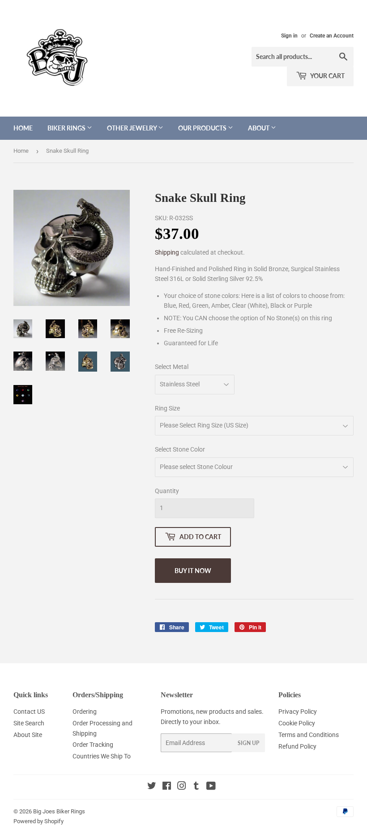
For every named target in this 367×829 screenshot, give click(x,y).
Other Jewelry (132, 128)
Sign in (289, 36)
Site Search (28, 723)
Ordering (85, 711)
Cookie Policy (296, 723)
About (259, 128)
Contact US (29, 711)
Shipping (167, 252)
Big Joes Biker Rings (59, 811)
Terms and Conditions (308, 734)
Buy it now (193, 570)
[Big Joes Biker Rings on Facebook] (166, 787)
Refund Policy (297, 746)
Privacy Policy (297, 711)
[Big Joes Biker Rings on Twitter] (151, 787)
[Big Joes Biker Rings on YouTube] (211, 787)
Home (23, 128)
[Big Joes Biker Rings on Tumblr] (196, 787)
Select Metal (171, 366)
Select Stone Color (180, 449)
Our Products (203, 128)
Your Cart (327, 76)
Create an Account (332, 36)
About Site (27, 734)
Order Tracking (93, 744)
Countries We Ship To (102, 756)
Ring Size (167, 408)
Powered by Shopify (38, 821)
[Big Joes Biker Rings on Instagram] (181, 787)
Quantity (167, 490)
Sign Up (248, 743)
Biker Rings (67, 128)
